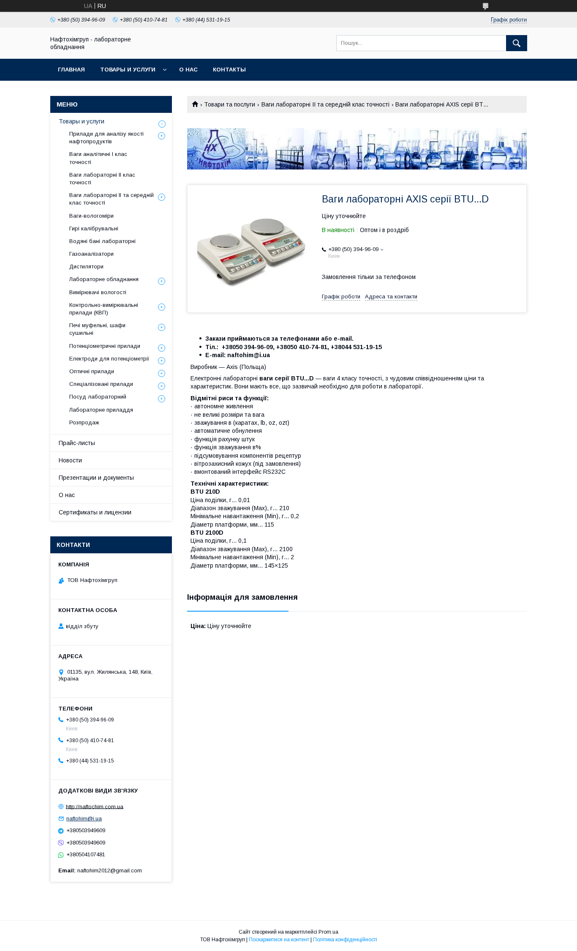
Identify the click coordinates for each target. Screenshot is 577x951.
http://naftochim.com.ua (94, 806)
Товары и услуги (127, 69)
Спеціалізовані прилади (101, 384)
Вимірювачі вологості (97, 292)
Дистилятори (86, 266)
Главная (71, 69)
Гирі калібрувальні (93, 228)
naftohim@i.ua (84, 818)
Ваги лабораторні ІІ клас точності (102, 179)
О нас (188, 69)
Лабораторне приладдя (101, 410)
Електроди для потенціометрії (109, 358)
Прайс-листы (77, 443)
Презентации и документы (96, 477)
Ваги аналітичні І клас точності (98, 158)
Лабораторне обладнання (104, 279)
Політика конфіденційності (345, 940)
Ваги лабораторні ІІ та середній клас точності (325, 104)
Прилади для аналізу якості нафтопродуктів (106, 138)
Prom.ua (328, 932)
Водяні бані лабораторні (102, 241)
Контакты (229, 69)
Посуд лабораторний (97, 397)
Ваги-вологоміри (91, 216)
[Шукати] (516, 43)
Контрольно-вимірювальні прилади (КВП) (103, 309)
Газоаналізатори (91, 254)
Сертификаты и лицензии (95, 512)
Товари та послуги (229, 104)
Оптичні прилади (91, 371)
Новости (70, 460)
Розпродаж (84, 422)
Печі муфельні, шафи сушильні (97, 329)
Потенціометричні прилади (104, 346)
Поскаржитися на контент (279, 940)
